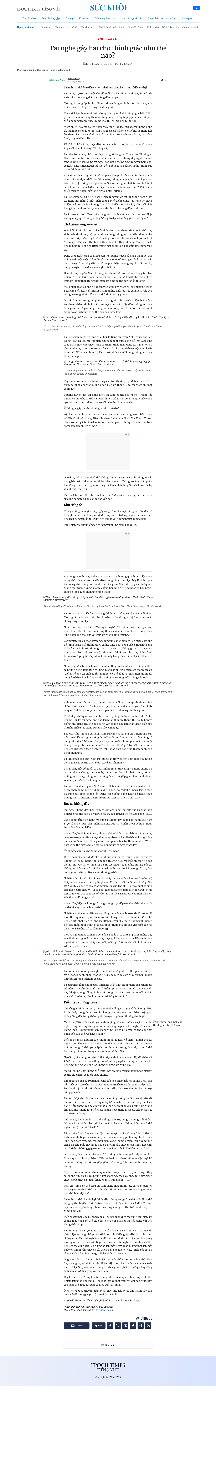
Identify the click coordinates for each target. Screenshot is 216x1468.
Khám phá (186, 18)
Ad (126, 434)
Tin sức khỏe (29, 18)
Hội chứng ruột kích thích (188, 27)
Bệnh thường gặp (51, 18)
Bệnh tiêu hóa (153, 27)
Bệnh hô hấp (72, 27)
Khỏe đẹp (84, 18)
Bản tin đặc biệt (108, 38)
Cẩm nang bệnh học (105, 18)
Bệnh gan (59, 27)
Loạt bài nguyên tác (132, 18)
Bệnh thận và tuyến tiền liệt (111, 27)
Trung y (69, 18)
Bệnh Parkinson (88, 27)
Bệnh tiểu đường (136, 27)
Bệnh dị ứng (46, 27)
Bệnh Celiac (168, 27)
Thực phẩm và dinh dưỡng (162, 18)
